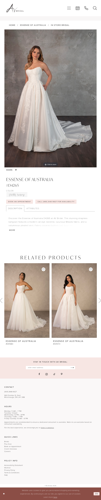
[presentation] (27, 300)
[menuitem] (69, 8)
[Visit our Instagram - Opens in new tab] (46, 374)
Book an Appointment (12, 446)
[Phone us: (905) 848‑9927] (86, 8)
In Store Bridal (60, 25)
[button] (69, 8)
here (55, 497)
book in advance (47, 428)
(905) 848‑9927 (10, 392)
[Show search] (95, 8)
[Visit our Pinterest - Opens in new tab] (61, 374)
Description (15, 208)
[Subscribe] (72, 367)
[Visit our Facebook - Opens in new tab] (39, 374)
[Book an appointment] (77, 8)
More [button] (12, 230)
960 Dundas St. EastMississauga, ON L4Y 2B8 (14, 396)
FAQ (6, 475)
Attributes (32, 208)
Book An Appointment (19, 202)
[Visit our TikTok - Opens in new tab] (54, 374)
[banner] (15, 8)
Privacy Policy (9, 470)
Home (12, 25)
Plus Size (8, 444)
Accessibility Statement (13, 465)
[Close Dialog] (3, 494)
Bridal (6, 441)
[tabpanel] (50, 98)
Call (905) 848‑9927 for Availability (56, 202)
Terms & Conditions (11, 472)
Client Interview (10, 449)
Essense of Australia (33, 25)
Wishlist (7, 468)
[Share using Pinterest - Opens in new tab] (16, 170)
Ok (96, 493)
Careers (7, 451)
